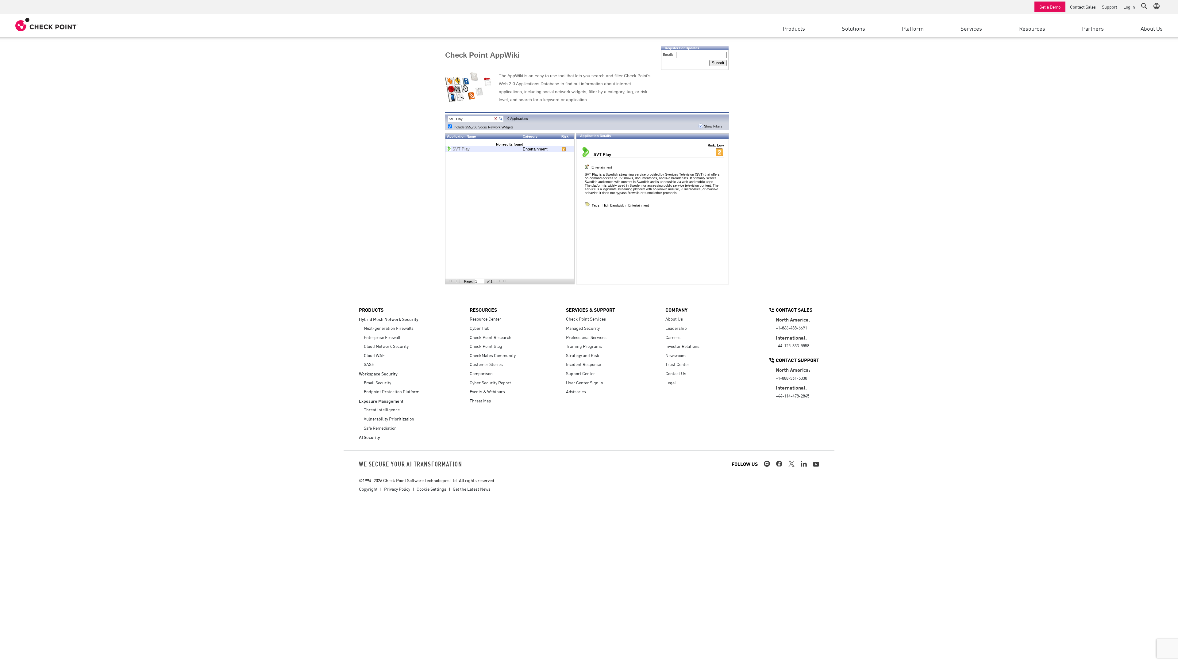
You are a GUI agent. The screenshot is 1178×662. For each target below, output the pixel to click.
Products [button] (794, 28)
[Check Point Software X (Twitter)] (791, 464)
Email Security (377, 382)
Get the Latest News (472, 489)
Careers (672, 337)
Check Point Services (586, 319)
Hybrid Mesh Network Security (388, 319)
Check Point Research (490, 337)
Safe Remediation (380, 428)
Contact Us (675, 373)
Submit (718, 63)
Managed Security (583, 328)
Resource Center (485, 319)
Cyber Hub (480, 328)
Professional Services (586, 337)
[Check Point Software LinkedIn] (804, 464)
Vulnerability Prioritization (389, 419)
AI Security (369, 437)
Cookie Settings (431, 489)
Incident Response (583, 364)
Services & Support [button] (590, 309)
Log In (1129, 7)
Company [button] (676, 309)
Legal (670, 382)
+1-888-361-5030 (791, 378)
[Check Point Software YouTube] (816, 464)
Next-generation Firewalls (389, 328)
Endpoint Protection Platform (391, 391)
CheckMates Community (493, 355)
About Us (674, 319)
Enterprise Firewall (382, 337)
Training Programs (584, 346)
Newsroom (675, 355)
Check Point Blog (486, 346)
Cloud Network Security (386, 346)
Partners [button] (1093, 28)
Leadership (676, 328)
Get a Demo (1050, 7)
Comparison (481, 373)
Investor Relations (682, 346)
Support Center (580, 373)
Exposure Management (381, 401)
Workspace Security (378, 373)
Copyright (368, 489)
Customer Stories (486, 364)
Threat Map (480, 401)
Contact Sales (1083, 7)
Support (1109, 7)
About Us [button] (1152, 28)
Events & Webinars (487, 391)
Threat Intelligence (382, 409)
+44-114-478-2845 (792, 396)
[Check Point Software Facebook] (779, 464)
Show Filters (712, 126)
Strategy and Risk (582, 355)
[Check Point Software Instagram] (767, 464)
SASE (369, 364)
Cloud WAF (374, 355)
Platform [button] (913, 28)
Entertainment (535, 149)
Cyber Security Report (490, 382)
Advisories (576, 391)
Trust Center (677, 364)
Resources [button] (1032, 28)
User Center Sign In (584, 382)
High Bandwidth (614, 205)
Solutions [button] (853, 28)
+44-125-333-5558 (792, 345)
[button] (1144, 6)
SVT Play (461, 149)
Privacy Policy (397, 489)
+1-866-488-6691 (791, 328)
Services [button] (971, 28)
